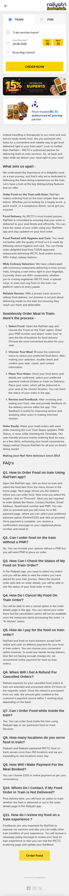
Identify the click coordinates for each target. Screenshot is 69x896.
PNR (50, 19)
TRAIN (18, 19)
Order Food (34, 855)
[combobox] (34, 31)
